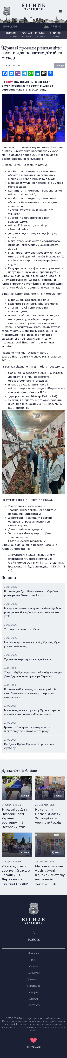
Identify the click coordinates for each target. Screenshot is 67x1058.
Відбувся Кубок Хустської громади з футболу (29, 746)
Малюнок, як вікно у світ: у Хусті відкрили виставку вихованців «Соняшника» (32, 712)
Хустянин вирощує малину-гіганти (27, 659)
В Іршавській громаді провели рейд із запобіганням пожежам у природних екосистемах (30, 693)
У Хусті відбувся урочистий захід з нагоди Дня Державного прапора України (33, 674)
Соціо (33, 966)
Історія (33, 992)
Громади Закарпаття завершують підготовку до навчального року (27, 729)
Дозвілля (33, 979)
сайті (9, 81)
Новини (33, 953)
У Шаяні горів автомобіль (21, 629)
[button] (60, 11)
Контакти (33, 1005)
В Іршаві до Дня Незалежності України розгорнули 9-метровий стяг (31, 593)
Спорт (33, 998)
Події (34, 960)
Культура (33, 973)
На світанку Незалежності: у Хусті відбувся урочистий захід (33, 644)
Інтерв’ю (33, 986)
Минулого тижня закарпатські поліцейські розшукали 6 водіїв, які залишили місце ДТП (33, 612)
